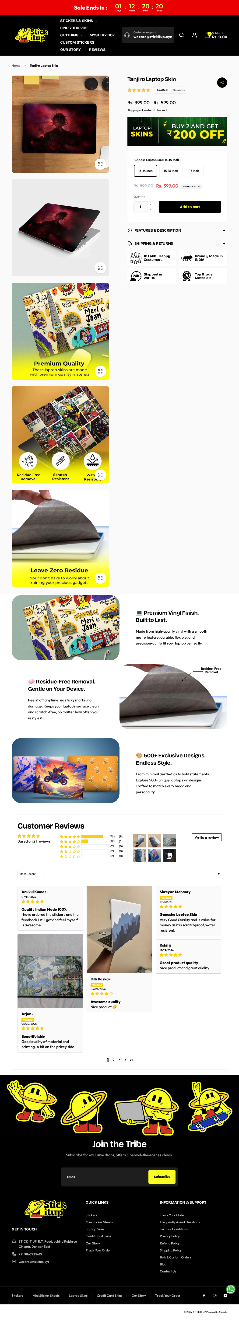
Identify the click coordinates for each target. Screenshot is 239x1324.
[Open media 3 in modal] (60, 331)
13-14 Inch (145, 171)
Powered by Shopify (216, 1312)
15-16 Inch (171, 171)
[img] (50, 901)
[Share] (222, 82)
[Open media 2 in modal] (60, 227)
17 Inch (194, 171)
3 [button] (119, 1060)
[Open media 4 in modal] (60, 434)
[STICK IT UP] (46, 1216)
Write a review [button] (207, 837)
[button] (78, 20)
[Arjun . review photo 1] (50, 971)
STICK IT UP (199, 1312)
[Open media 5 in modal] (60, 538)
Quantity (139, 196)
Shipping (133, 110)
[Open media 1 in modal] (60, 124)
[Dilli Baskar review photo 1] (119, 929)
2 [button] (113, 1060)
